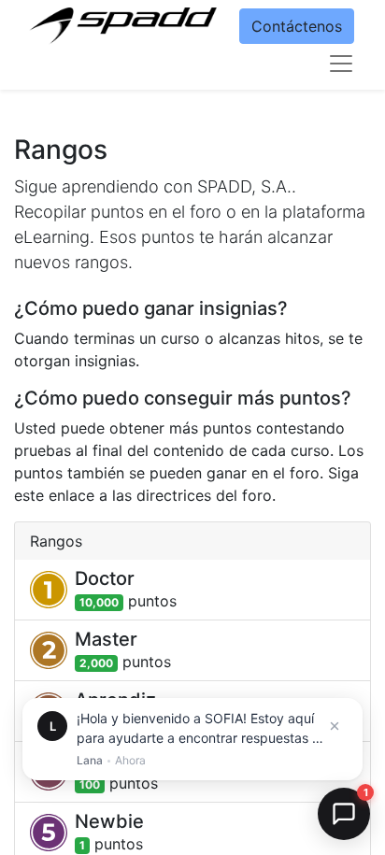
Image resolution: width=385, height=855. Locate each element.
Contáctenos (296, 26)
